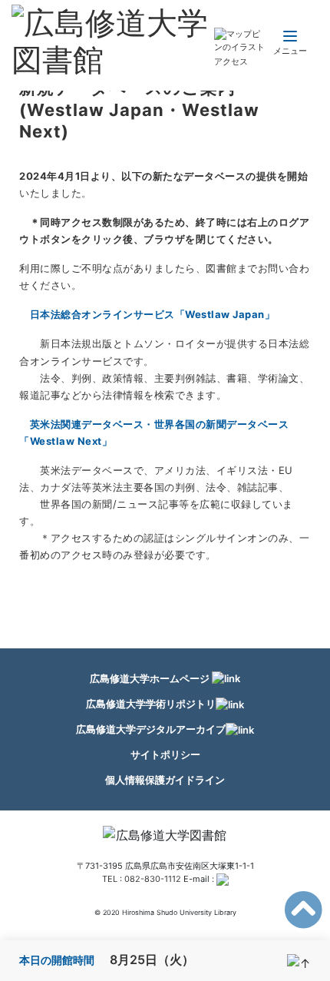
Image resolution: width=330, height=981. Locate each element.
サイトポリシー (165, 754)
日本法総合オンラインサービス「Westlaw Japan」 (153, 314)
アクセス (231, 61)
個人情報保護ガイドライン (165, 780)
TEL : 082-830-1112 (141, 878)
